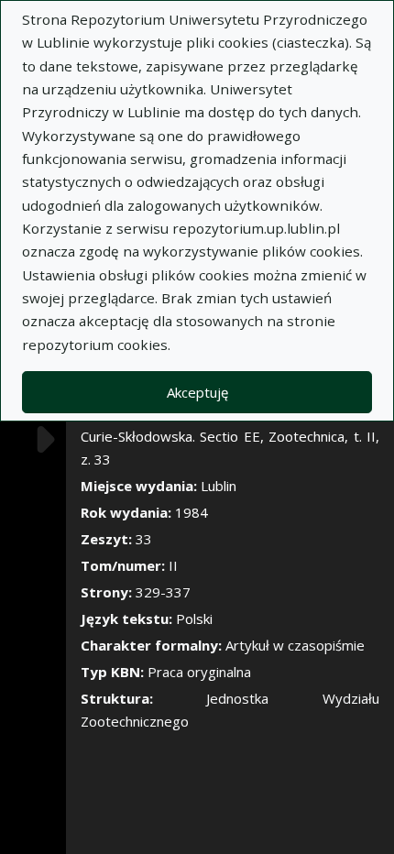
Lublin (218, 485)
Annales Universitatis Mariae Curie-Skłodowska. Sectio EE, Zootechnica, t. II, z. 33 (230, 436)
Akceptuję (197, 392)
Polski (194, 618)
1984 (191, 512)
